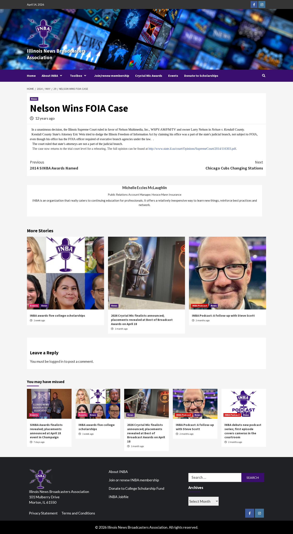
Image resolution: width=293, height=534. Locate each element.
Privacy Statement (43, 513)
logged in (56, 361)
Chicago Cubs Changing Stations (234, 165)
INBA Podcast (199, 305)
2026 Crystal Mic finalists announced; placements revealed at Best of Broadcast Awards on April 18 (142, 319)
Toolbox (76, 76)
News (34, 98)
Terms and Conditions (78, 513)
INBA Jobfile (119, 497)
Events (173, 76)
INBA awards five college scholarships (57, 315)
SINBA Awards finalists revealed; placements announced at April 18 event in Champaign (46, 431)
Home (31, 76)
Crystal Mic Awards (148, 76)
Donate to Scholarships (201, 76)
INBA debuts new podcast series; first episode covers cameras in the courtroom (242, 431)
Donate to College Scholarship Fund (136, 488)
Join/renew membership (111, 76)
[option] (144, 196)
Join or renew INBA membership (134, 480)
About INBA (50, 76)
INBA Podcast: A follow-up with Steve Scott (223, 315)
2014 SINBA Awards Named (54, 165)
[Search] (263, 75)
